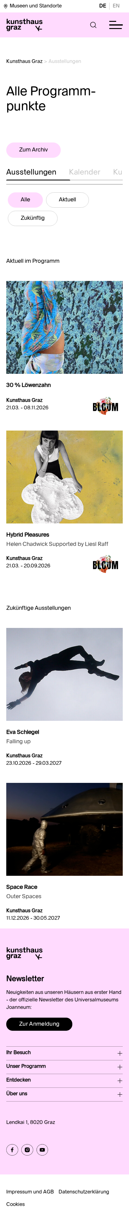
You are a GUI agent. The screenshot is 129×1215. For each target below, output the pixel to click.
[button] (93, 24)
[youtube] (42, 1150)
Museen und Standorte (36, 6)
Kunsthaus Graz (24, 61)
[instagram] (27, 1150)
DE (102, 6)
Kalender (85, 172)
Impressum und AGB (30, 1192)
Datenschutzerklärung (84, 1192)
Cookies (15, 1204)
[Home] (24, 25)
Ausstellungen (31, 172)
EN (116, 6)
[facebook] (12, 1150)
